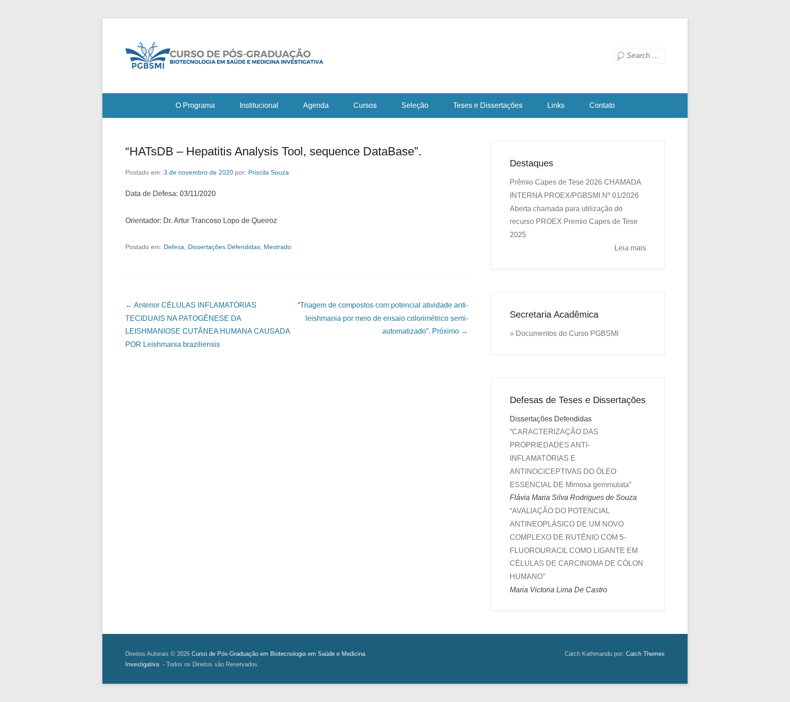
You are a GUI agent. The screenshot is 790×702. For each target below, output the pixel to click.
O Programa (195, 105)
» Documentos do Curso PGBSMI (564, 333)
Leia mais (630, 248)
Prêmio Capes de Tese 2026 (556, 182)
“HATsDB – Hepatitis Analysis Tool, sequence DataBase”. (273, 151)
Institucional (259, 105)
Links (556, 105)
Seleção (414, 105)
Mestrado (277, 246)
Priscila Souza (268, 172)
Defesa (174, 246)
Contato (602, 105)
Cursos (365, 105)
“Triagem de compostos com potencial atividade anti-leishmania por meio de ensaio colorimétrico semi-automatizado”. (383, 318)
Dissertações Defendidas (224, 246)
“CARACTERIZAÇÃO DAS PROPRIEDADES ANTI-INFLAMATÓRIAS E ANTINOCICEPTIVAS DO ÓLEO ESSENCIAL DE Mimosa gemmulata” (570, 458)
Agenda (316, 105)
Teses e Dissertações (488, 105)
